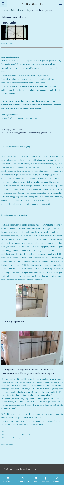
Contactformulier (8, 79)
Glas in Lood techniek (21, 435)
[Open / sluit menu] (60, 3)
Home (4, 10)
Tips (29, 10)
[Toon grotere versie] (32, 300)
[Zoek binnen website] (3, 3)
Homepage (16, 438)
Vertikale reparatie (43, 10)
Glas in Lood (17, 10)
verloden (39, 424)
